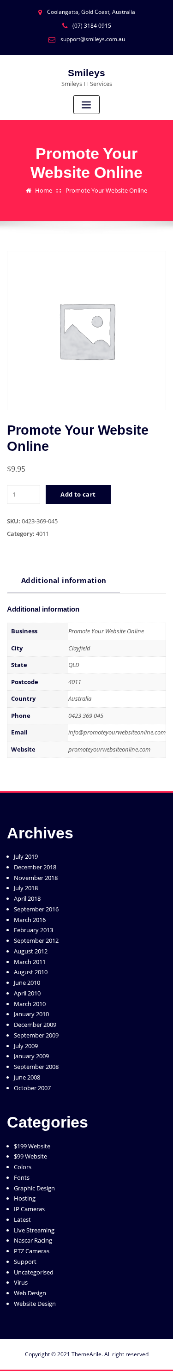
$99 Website (30, 1156)
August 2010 (31, 972)
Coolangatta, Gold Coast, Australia (91, 12)
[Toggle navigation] (86, 104)
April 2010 (27, 993)
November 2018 (36, 878)
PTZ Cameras (31, 1251)
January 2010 (31, 1014)
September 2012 (36, 940)
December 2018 (35, 867)
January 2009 (31, 1056)
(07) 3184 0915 (91, 26)
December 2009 (35, 1024)
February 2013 (33, 930)
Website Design (35, 1303)
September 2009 (36, 1035)
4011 (42, 533)
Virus (21, 1282)
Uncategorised (34, 1272)
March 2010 (30, 1004)
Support (25, 1261)
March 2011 (30, 962)
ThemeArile (86, 1354)
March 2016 (30, 920)
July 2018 (26, 888)
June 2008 (27, 1077)
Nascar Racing (33, 1240)
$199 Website (32, 1146)
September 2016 (36, 909)
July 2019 (26, 856)
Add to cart (77, 494)
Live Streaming (34, 1230)
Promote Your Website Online (106, 190)
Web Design (30, 1293)
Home (43, 190)
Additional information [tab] (64, 580)
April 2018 (27, 898)
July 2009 (26, 1046)
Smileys (86, 72)
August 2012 (31, 951)
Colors (22, 1167)
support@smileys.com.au (92, 39)
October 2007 (32, 1088)
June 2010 (27, 982)
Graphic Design (34, 1188)
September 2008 (36, 1066)
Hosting (25, 1198)
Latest (22, 1219)
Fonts (22, 1177)
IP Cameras (29, 1209)
